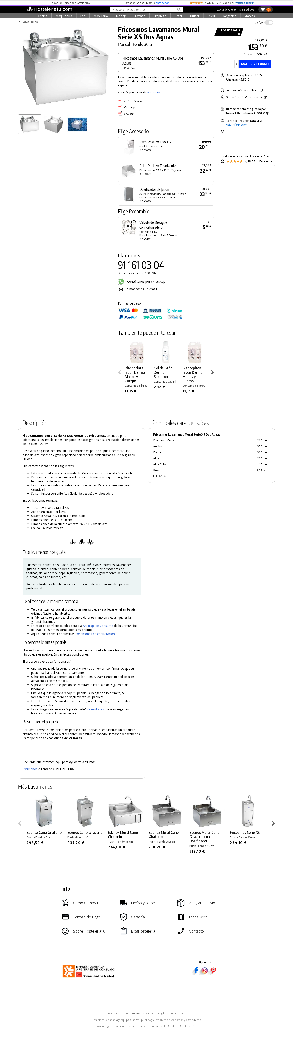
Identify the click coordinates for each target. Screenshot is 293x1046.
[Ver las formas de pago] (150, 318)
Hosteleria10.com (119, 1013)
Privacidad (119, 1026)
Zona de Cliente (227, 9)
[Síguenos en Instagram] (204, 974)
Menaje (121, 16)
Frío (83, 16)
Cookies (143, 1026)
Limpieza (160, 16)
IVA (259, 23)
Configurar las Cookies (164, 1026)
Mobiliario (101, 16)
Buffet (194, 16)
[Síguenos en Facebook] (196, 974)
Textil (211, 16)
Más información (237, 124)
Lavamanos (30, 21)
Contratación (188, 1026)
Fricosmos (153, 92)
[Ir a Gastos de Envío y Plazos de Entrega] (238, 34)
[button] (213, 373)
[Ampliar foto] (66, 111)
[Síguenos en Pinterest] (213, 974)
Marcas (250, 16)
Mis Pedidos (246, 9)
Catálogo (130, 107)
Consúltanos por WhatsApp (145, 281)
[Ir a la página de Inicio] (49, 10)
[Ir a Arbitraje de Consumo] (89, 978)
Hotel (178, 16)
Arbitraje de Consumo (98, 626)
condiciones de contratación (95, 634)
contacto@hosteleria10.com (167, 1013)
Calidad (131, 1026)
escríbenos (162, 3)
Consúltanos (96, 709)
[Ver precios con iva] (268, 22)
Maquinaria (64, 16)
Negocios (229, 16)
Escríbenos (30, 769)
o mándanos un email (142, 289)
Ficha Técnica (133, 101)
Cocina (43, 16)
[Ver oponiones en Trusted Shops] (244, 3)
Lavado (140, 16)
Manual (129, 113)
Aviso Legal (104, 1026)
